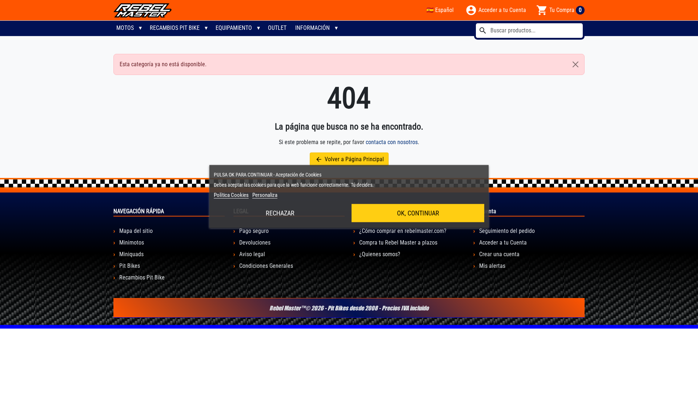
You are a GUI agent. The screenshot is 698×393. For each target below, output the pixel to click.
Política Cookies (231, 195)
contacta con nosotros (392, 142)
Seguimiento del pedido (506, 230)
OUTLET (277, 27)
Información (312, 27)
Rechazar (280, 213)
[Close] (575, 64)
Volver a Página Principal (349, 159)
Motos (125, 27)
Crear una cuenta (499, 254)
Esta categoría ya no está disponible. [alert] (163, 64)
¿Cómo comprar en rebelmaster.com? (402, 230)
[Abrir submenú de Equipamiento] (258, 28)
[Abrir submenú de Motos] (140, 28)
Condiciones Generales (265, 265)
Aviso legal (251, 254)
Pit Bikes (129, 265)
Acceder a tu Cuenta (502, 242)
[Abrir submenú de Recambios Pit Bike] (206, 28)
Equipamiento (234, 27)
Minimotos (131, 242)
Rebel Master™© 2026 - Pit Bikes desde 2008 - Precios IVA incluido (349, 307)
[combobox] (529, 30)
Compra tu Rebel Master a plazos (397, 242)
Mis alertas (491, 265)
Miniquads (131, 254)
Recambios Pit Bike (175, 27)
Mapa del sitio (135, 230)
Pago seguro (253, 230)
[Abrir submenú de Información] (336, 28)
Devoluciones (254, 242)
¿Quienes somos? (379, 254)
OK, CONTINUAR (418, 213)
